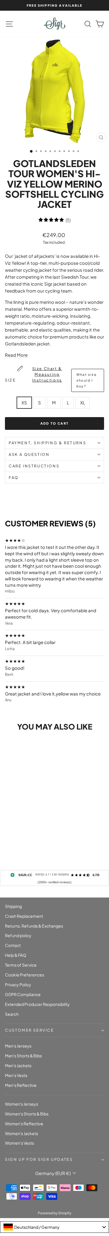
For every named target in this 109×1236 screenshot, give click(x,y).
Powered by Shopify (54, 1213)
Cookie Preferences (24, 974)
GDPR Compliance (23, 994)
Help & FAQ (15, 955)
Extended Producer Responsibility (37, 1004)
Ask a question (29, 454)
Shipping (13, 906)
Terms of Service (21, 964)
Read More (16, 355)
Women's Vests (19, 1143)
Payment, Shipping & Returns (47, 443)
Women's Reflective (24, 1123)
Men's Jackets (18, 1065)
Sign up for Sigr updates (39, 1159)
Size (51, 377)
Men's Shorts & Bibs (23, 1055)
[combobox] (54, 1227)
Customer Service (29, 1030)
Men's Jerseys (18, 1045)
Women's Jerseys (21, 1104)
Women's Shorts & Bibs (27, 1113)
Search (12, 1014)
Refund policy (18, 935)
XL (82, 402)
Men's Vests (16, 1075)
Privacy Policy (18, 984)
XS (24, 402)
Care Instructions (34, 466)
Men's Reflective (21, 1085)
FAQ (14, 477)
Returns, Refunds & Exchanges (34, 925)
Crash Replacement (24, 916)
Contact (13, 945)
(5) (68, 219)
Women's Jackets (21, 1133)
